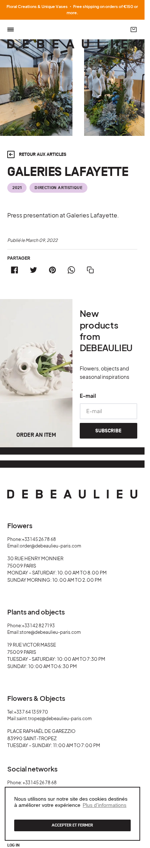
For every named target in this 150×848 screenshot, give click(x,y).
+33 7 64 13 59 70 (31, 712)
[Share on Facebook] (14, 270)
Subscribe (108, 431)
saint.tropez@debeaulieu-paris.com (54, 718)
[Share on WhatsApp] (71, 270)
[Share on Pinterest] (52, 270)
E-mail (88, 395)
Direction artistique (58, 188)
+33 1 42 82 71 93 (38, 625)
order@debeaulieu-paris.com (50, 546)
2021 (16, 188)
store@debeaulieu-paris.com (50, 632)
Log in (13, 845)
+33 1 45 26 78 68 (39, 539)
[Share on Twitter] (33, 270)
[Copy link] (90, 270)
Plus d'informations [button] (104, 805)
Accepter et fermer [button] (72, 825)
